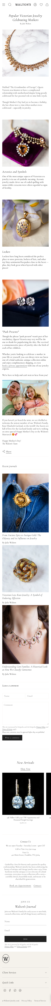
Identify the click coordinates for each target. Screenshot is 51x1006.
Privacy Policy (40, 727)
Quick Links (8, 982)
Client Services (9, 972)
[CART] (47, 4)
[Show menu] (4, 4)
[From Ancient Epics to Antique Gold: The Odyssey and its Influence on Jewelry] (25, 503)
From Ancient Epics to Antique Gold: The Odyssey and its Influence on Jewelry (21, 537)
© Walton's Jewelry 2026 (10, 1001)
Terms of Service (7, 729)
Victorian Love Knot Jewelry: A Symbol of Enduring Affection (22, 596)
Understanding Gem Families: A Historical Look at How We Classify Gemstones (24, 668)
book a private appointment (14, 365)
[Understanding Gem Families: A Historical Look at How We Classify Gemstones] (25, 634)
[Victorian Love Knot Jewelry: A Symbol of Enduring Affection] (25, 568)
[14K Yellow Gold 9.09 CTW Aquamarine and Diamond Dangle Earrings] (23, 794)
